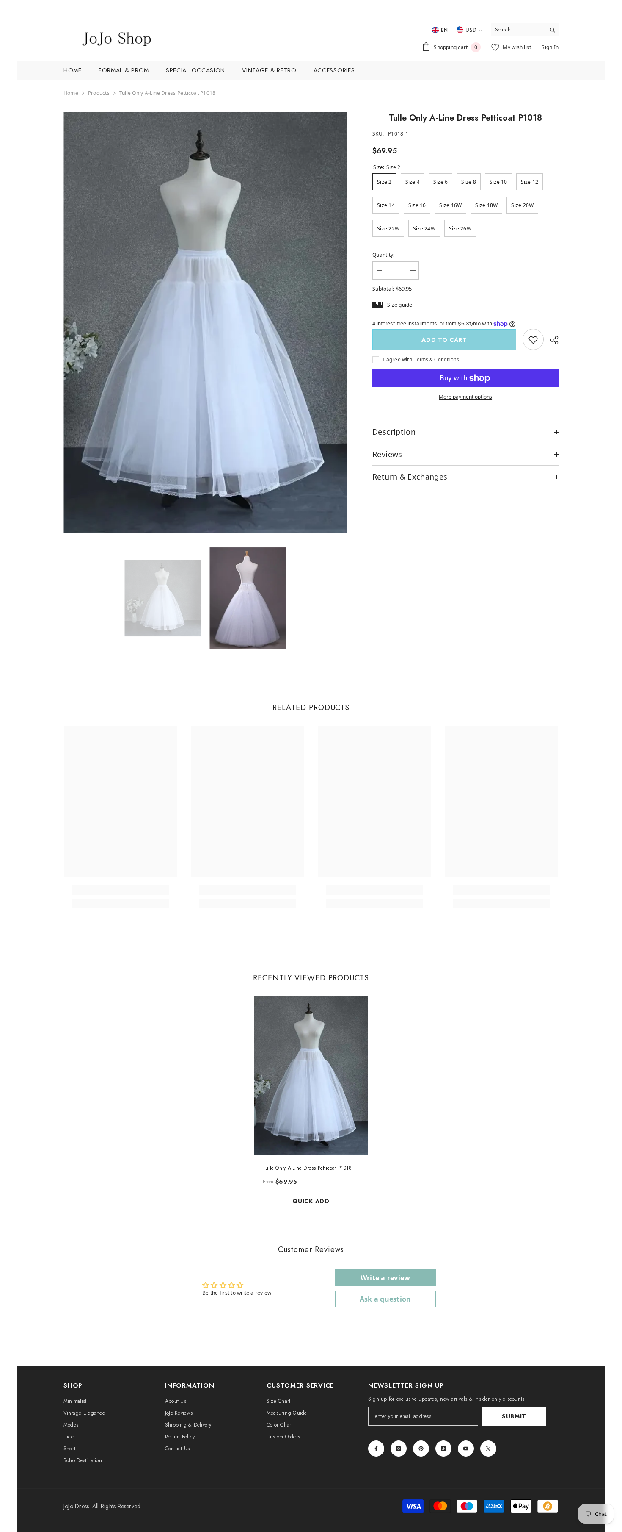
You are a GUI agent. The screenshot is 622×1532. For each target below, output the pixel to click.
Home (70, 93)
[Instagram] (399, 1448)
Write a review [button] (385, 1277)
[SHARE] (551, 340)
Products (99, 93)
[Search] (525, 29)
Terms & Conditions (436, 360)
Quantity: (383, 254)
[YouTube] (466, 1448)
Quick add (310, 1201)
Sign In (550, 47)
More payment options (465, 397)
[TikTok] (443, 1448)
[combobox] (518, 29)
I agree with (397, 360)
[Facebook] (376, 1448)
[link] (533, 339)
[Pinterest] (421, 1448)
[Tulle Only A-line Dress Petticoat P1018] (311, 1075)
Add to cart (444, 340)
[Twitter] (488, 1448)
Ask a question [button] (385, 1299)
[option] (205, 322)
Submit (514, 1416)
